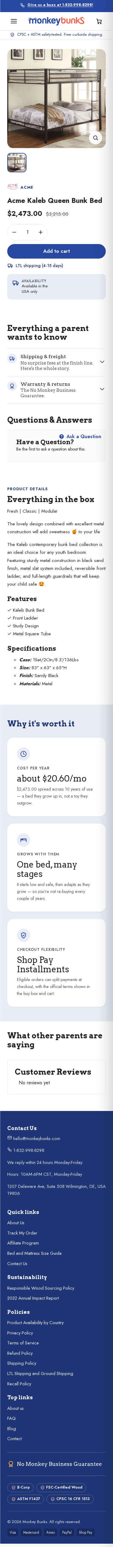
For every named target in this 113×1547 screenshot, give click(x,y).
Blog (11, 1428)
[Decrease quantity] (14, 232)
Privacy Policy (20, 1333)
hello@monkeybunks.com (36, 1138)
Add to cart (56, 251)
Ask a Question (83, 436)
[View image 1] (17, 162)
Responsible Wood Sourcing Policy (40, 1288)
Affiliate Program (23, 1243)
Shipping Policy (21, 1363)
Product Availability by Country (35, 1322)
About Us (15, 1222)
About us (15, 1408)
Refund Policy (20, 1353)
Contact (14, 1438)
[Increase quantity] (40, 232)
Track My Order (22, 1233)
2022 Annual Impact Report (33, 1298)
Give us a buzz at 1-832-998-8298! (60, 5)
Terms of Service (23, 1343)
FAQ (11, 1418)
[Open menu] (13, 21)
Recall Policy (19, 1383)
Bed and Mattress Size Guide (34, 1253)
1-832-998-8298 (28, 1150)
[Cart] (99, 21)
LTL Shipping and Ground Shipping (40, 1373)
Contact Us (17, 1263)
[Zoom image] (95, 137)
